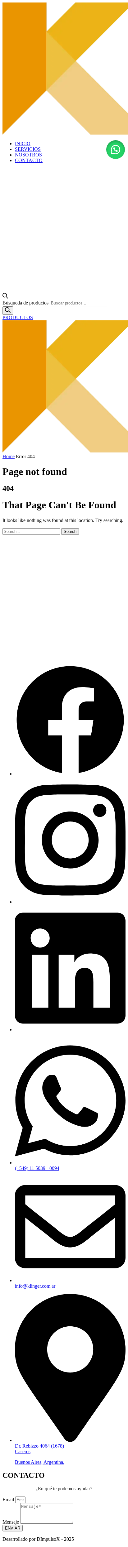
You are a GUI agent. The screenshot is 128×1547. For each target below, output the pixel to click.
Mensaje (11, 1522)
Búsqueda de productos (25, 302)
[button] (115, 149)
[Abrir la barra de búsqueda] (5, 296)
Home (8, 456)
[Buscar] (7, 310)
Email (8, 1499)
